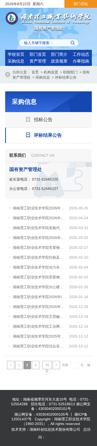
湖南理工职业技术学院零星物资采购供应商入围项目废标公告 (40, 277)
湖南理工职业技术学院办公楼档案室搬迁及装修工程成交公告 (40, 287)
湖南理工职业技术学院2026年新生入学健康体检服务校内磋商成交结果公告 (40, 208)
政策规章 (59, 61)
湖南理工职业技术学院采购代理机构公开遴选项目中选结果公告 (40, 228)
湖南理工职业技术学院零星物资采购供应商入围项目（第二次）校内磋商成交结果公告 (40, 247)
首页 (35, 72)
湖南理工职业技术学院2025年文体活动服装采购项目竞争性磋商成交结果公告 (40, 336)
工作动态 (81, 54)
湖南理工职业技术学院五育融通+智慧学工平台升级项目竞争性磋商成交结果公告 (40, 316)
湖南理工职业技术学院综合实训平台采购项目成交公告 (40, 346)
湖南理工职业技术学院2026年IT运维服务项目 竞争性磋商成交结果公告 (40, 297)
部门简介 (59, 54)
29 (47, 365)
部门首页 (37, 54)
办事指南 (81, 61)
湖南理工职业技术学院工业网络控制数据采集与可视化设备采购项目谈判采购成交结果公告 (40, 326)
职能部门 (70, 72)
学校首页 (16, 54)
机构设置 (51, 72)
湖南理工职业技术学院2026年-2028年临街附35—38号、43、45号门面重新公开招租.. (40, 218)
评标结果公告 (66, 77)
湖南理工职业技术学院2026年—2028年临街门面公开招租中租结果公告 (40, 307)
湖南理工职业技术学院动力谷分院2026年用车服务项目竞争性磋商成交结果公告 (40, 267)
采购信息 (16, 61)
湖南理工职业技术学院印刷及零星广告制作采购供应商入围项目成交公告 (40, 257)
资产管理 (37, 61)
